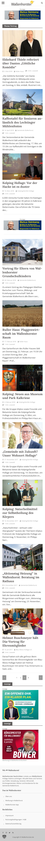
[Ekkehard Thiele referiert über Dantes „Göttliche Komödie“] (22, 43)
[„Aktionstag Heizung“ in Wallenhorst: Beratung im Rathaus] (22, 557)
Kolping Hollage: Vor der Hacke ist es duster (19, 185)
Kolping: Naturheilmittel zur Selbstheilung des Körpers (19, 513)
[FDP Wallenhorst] (20, 705)
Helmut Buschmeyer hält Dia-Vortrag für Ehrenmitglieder (20, 641)
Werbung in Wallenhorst (14, 801)
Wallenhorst (37, 776)
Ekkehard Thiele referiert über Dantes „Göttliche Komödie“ (20, 63)
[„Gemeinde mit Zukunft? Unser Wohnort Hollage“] (22, 435)
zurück (4, 677)
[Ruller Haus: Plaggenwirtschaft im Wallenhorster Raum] (22, 313)
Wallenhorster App (12, 805)
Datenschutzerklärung (13, 824)
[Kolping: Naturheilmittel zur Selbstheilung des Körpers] (22, 492)
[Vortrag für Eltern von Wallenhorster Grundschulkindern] (22, 252)
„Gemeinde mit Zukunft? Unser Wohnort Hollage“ (20, 453)
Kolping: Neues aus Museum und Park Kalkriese (22, 396)
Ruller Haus (20, 71)
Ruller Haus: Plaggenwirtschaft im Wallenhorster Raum (21, 333)
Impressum (9, 815)
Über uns (8, 796)
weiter (41, 677)
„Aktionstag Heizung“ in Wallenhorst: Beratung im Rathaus (20, 577)
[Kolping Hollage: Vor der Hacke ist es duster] (22, 166)
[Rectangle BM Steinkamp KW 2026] (20, 744)
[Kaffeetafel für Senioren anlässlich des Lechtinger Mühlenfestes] (22, 102)
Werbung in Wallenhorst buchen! (14, 760)
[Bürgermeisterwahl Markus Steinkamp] (23, 15)
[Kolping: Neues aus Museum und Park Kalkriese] (22, 377)
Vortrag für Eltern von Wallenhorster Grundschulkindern (22, 272)
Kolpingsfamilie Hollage (25, 191)
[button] (4, 836)
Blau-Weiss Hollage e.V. (24, 650)
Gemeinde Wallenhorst (25, 130)
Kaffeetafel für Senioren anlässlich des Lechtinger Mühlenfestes (22, 122)
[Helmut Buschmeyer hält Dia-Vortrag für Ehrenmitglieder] (22, 621)
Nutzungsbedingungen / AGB (15, 820)
